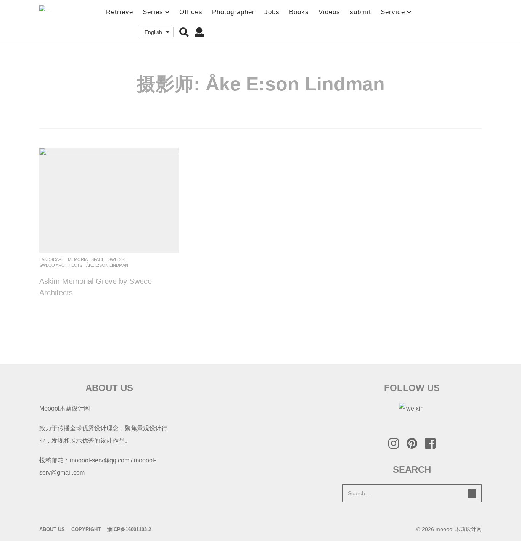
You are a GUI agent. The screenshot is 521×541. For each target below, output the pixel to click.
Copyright (86, 529)
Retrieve (119, 12)
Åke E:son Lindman (107, 265)
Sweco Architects (60, 265)
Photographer (233, 12)
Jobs (272, 12)
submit (360, 12)
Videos (329, 12)
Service (393, 12)
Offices (191, 12)
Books (299, 12)
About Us (52, 529)
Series (153, 12)
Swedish (117, 259)
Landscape (51, 259)
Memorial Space (86, 259)
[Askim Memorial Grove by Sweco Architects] (109, 200)
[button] (184, 32)
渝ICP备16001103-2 (129, 529)
